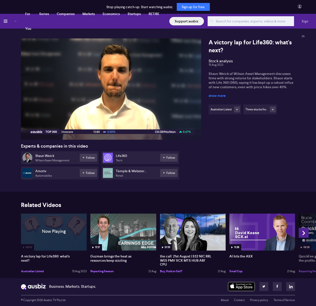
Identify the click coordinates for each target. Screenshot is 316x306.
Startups (134, 14)
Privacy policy (259, 300)
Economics (111, 14)
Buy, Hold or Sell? (171, 271)
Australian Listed (32, 271)
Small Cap (235, 271)
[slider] (111, 122)
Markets (88, 14)
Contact (239, 300)
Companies (66, 14)
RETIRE (154, 14)
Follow (237, 109)
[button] (112, 90)
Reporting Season (102, 271)
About (225, 300)
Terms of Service (284, 300)
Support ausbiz (186, 21)
